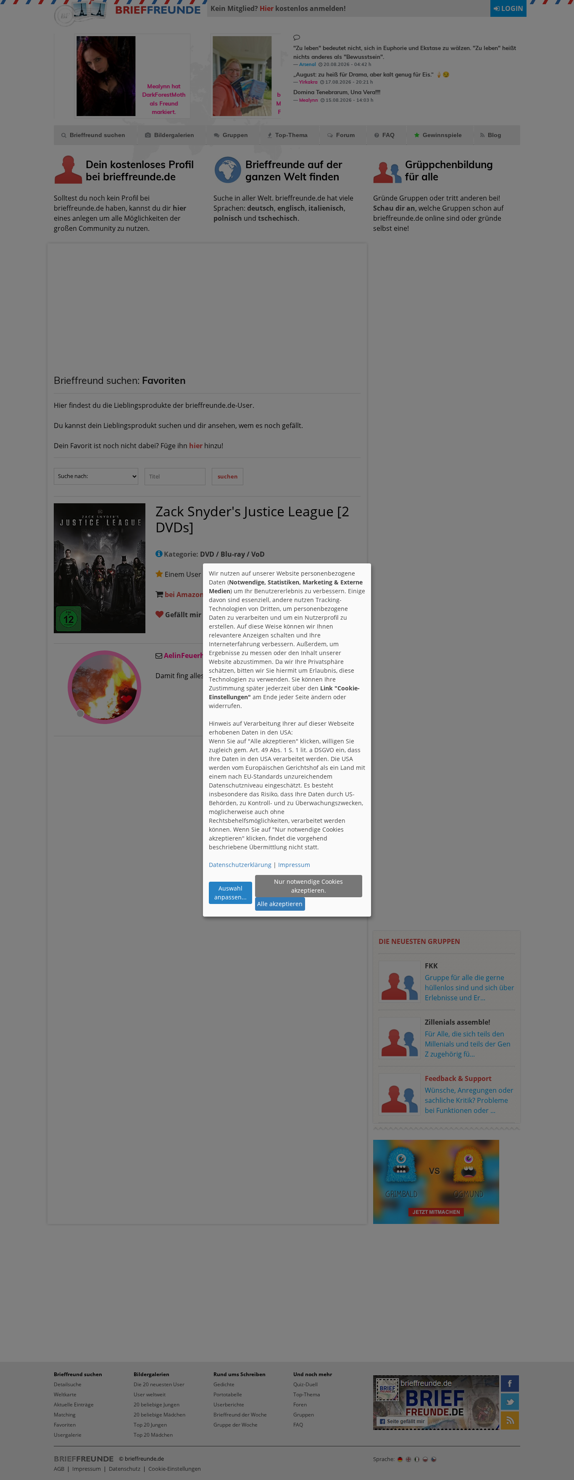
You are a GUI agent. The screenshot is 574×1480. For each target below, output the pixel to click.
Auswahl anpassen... (230, 892)
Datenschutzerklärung (240, 865)
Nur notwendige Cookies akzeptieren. (308, 885)
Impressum (294, 865)
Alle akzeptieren (280, 904)
